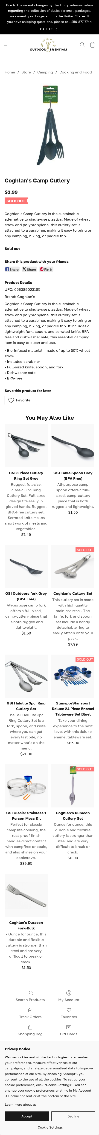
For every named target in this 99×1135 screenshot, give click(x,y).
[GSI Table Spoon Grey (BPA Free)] (72, 445)
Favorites (69, 1016)
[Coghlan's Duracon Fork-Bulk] (26, 895)
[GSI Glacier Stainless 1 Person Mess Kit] (26, 785)
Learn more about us (20, 1104)
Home (10, 72)
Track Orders (30, 1016)
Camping (45, 72)
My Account (68, 999)
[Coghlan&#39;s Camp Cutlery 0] (49, 125)
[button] (49, 44)
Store (26, 72)
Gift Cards (68, 1034)
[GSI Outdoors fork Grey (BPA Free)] (26, 566)
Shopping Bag (30, 1034)
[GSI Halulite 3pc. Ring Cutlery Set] (26, 676)
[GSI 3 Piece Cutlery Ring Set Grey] (26, 445)
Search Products (30, 999)
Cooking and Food (75, 72)
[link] (49, 29)
